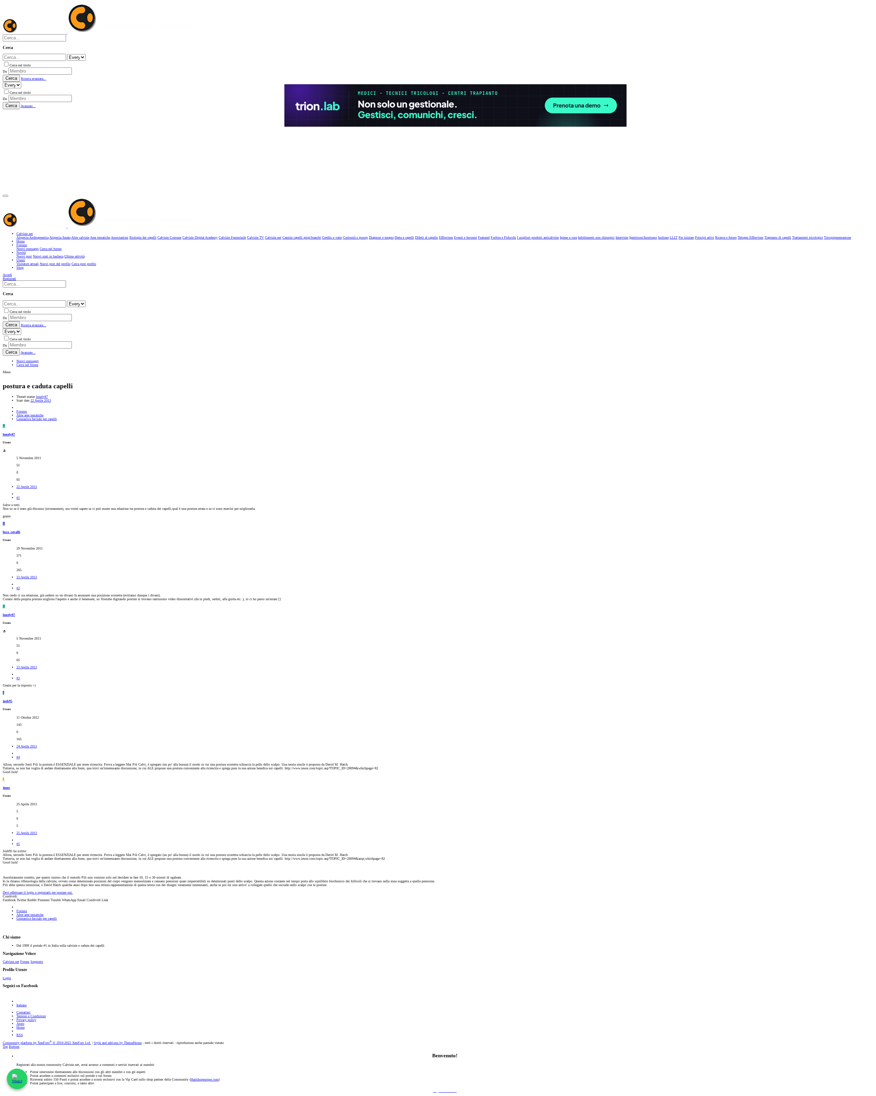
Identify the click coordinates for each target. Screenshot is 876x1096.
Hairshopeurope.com (205, 1079)
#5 (18, 844)
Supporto (36, 961)
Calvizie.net (11, 961)
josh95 (7, 701)
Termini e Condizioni (31, 1016)
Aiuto (20, 1023)
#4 (18, 757)
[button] (5, 196)
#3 (18, 678)
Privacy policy (26, 1020)
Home (20, 1027)
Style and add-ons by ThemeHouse (118, 1043)
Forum (24, 961)
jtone (6, 788)
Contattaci (23, 1012)
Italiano (21, 1005)
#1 (18, 498)
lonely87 (42, 397)
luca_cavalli (11, 532)
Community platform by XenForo (47, 1043)
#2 (18, 588)
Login (7, 978)
